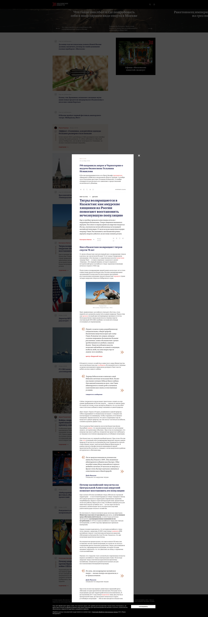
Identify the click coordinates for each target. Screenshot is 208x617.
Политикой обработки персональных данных (105, 612)
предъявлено (117, 175)
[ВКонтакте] (81, 189)
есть (84, 440)
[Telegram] (90, 189)
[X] (87, 189)
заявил (90, 428)
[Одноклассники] (84, 189)
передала (117, 276)
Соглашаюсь (143, 606)
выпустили (120, 258)
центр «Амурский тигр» (94, 356)
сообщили (101, 365)
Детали (95, 196)
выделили (106, 595)
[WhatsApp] (93, 189)
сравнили (115, 531)
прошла (85, 316)
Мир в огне (83, 158)
